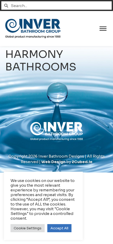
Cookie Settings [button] (28, 228)
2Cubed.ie (82, 161)
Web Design (53, 161)
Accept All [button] (59, 228)
